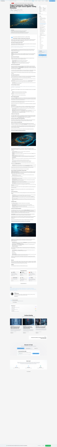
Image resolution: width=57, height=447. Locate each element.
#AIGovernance (32, 288)
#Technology (28, 288)
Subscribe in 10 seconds (35, 353)
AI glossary (19, 68)
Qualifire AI (12, 53)
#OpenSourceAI (17, 288)
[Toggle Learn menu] (37, 0)
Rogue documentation (22, 244)
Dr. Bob (11, 9)
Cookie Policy (25, 445)
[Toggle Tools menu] (27, 0)
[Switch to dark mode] (56, 1)
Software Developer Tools (18, 163)
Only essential (39, 445)
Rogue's (32, 196)
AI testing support (18, 243)
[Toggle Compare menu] (41, 0)
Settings (43, 445)
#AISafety (20, 288)
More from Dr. (16, 296)
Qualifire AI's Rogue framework (15, 171)
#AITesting (11, 288)
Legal (32, 153)
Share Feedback (15, 302)
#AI (26, 288)
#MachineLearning (24, 288)
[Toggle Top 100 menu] (31, 0)
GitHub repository (25, 242)
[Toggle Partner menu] (44, 0)
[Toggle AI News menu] (34, 0)
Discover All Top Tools (23, 283)
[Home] (24, 0)
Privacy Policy (29, 354)
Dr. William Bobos (16, 10)
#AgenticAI (14, 288)
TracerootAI (25, 124)
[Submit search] (19, 1)
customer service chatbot (30, 80)
